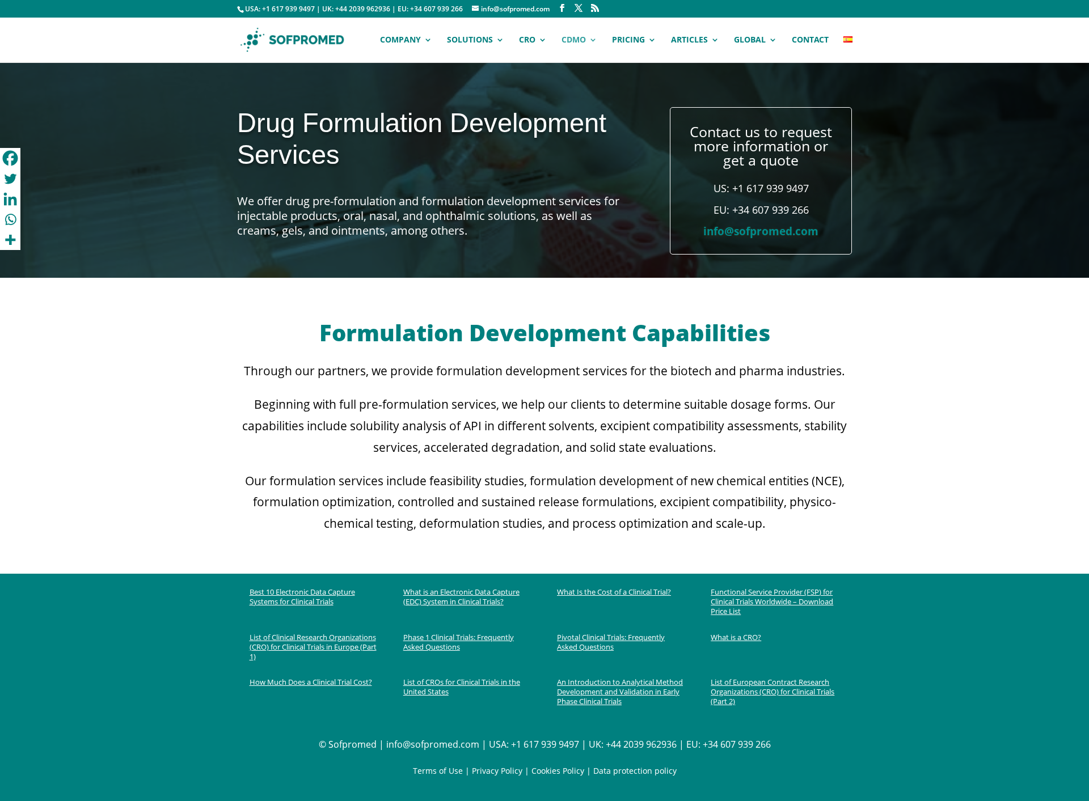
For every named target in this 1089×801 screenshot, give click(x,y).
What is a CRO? (736, 637)
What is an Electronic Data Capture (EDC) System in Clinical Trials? (461, 597)
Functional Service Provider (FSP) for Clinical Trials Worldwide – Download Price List (772, 601)
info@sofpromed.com (760, 231)
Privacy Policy (497, 770)
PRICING (628, 40)
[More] (10, 240)
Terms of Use (438, 770)
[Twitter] (10, 178)
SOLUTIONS (470, 40)
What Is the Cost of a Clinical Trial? (614, 592)
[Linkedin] (10, 199)
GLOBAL (750, 40)
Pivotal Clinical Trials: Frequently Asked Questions (611, 642)
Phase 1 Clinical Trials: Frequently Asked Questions (458, 642)
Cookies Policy (556, 770)
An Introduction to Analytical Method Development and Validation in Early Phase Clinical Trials (620, 691)
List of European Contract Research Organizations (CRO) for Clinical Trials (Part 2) (772, 691)
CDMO (574, 40)
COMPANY (400, 40)
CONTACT (810, 40)
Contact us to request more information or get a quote (761, 145)
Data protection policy (635, 770)
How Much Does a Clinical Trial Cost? (311, 682)
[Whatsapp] (10, 219)
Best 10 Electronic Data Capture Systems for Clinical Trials (302, 597)
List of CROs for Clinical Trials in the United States (461, 687)
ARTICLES (689, 40)
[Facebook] (10, 158)
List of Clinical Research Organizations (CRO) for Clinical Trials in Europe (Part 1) (313, 647)
